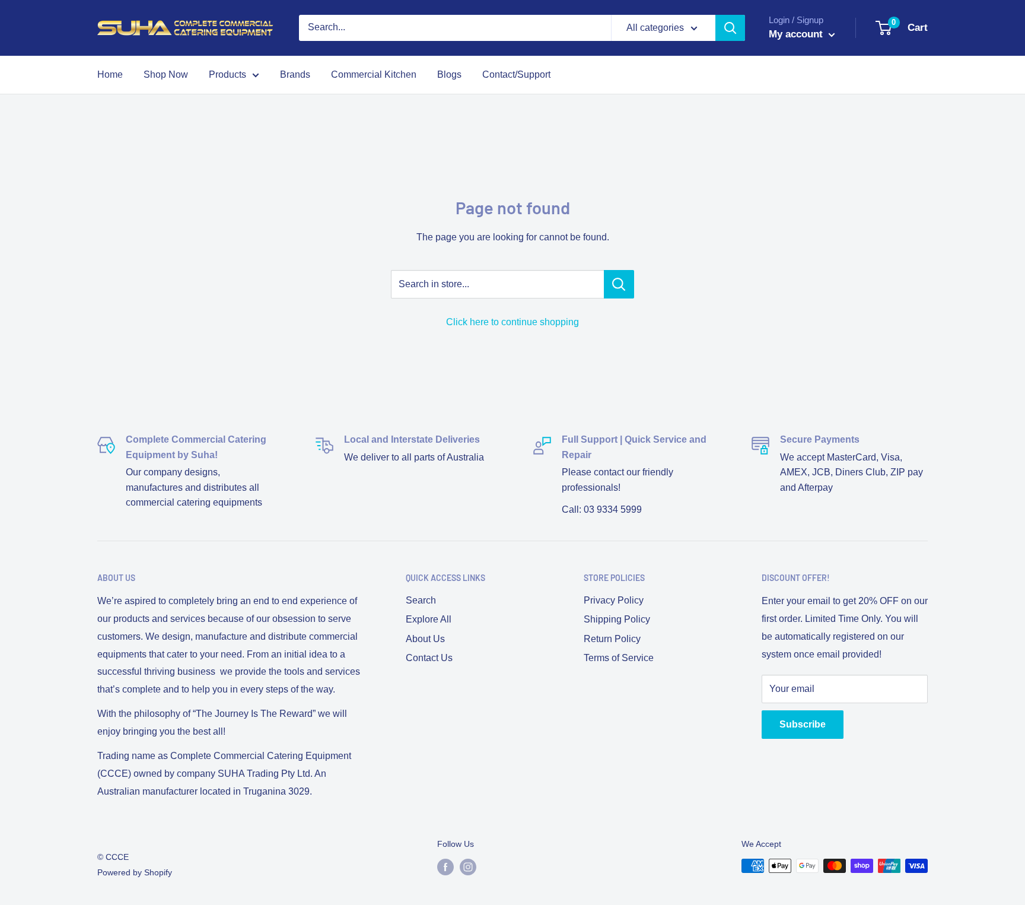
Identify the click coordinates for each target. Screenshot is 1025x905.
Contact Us (429, 658)
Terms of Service (619, 658)
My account (797, 34)
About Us (425, 639)
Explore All (428, 619)
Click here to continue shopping (512, 322)
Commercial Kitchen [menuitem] (373, 74)
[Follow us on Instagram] (468, 867)
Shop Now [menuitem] (166, 74)
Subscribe (802, 724)
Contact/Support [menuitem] (516, 74)
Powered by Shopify (134, 872)
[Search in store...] (619, 284)
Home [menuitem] (110, 74)
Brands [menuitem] (295, 74)
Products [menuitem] (227, 74)
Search (421, 600)
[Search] (730, 28)
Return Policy (612, 639)
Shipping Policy (617, 619)
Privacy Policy (614, 600)
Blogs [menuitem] (449, 74)
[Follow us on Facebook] (445, 867)
